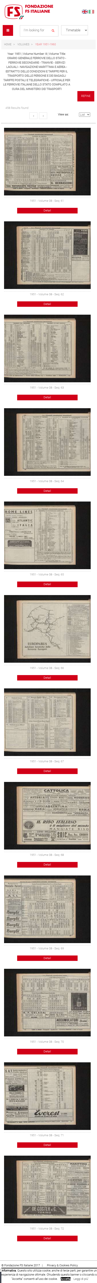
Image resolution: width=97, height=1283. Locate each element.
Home (8, 44)
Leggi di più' (81, 1279)
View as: (63, 114)
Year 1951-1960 (45, 44)
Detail (47, 210)
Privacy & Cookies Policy (62, 1265)
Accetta (66, 1279)
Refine (85, 96)
